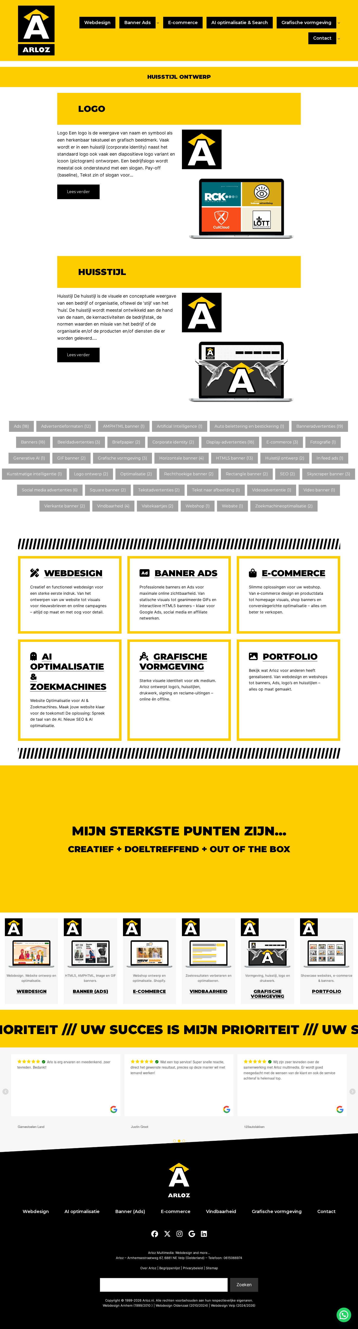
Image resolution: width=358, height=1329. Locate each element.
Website (232, 506)
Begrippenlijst (169, 1268)
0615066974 (233, 1258)
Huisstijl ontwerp (284, 458)
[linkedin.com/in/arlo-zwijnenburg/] (204, 1234)
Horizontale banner (181, 458)
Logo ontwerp (91, 474)
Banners (33, 442)
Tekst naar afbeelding (216, 490)
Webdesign (73, 573)
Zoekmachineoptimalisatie (284, 506)
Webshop (198, 506)
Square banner (108, 490)
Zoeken (107, 1274)
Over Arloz (148, 1268)
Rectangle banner (247, 474)
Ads (21, 426)
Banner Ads (186, 573)
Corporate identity (173, 442)
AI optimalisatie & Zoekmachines (68, 671)
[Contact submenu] (339, 38)
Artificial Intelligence (179, 426)
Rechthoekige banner (189, 474)
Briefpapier (126, 442)
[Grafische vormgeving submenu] (339, 22)
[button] (344, 1315)
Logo (91, 109)
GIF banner (71, 458)
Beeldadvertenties (78, 442)
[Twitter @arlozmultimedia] (167, 1234)
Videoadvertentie (271, 490)
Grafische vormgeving (122, 458)
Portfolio (290, 656)
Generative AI (29, 458)
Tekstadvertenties (159, 490)
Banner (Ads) (90, 991)
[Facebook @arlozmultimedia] (154, 1234)
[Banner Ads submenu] (158, 22)
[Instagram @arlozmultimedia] (180, 1234)
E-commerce (282, 442)
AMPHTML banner (124, 426)
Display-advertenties (230, 442)
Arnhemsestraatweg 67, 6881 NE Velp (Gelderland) (166, 1258)
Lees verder (79, 194)
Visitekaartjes (157, 506)
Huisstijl (102, 272)
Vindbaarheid (113, 506)
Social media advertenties (50, 490)
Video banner (319, 490)
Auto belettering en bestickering (249, 426)
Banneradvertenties (319, 426)
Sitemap (212, 1268)
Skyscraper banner (328, 474)
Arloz (120, 1258)
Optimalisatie (136, 474)
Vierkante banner (64, 506)
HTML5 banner (234, 458)
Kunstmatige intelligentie (34, 474)
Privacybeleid (193, 1268)
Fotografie (323, 442)
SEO (287, 474)
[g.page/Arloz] (191, 1234)
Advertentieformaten (66, 426)
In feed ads (330, 458)
